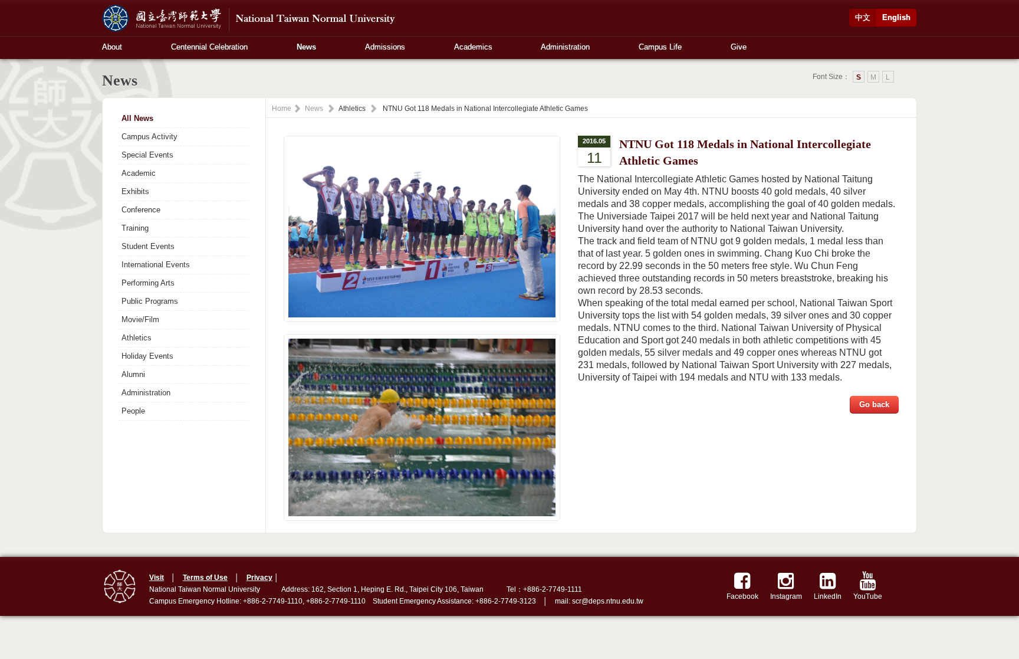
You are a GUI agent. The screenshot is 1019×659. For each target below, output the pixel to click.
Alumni (133, 374)
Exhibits (135, 191)
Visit (156, 577)
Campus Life (660, 46)
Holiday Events (147, 356)
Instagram (786, 596)
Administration (565, 46)
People (133, 410)
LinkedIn (828, 596)
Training (135, 228)
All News (137, 118)
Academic (138, 173)
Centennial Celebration (209, 46)
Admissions (385, 46)
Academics (473, 46)
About (112, 46)
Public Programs (149, 301)
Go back (874, 404)
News (306, 46)
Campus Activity (149, 136)
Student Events (148, 246)
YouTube (867, 596)
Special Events (147, 154)
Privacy (259, 577)
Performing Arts (148, 282)
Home (281, 108)
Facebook (742, 596)
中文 (862, 17)
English (896, 17)
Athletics (136, 337)
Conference (140, 209)
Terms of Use (205, 577)
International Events (155, 264)
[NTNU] (252, 16)
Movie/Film (140, 319)
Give (739, 46)
